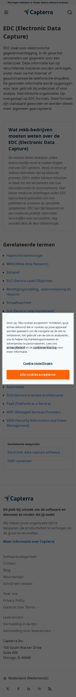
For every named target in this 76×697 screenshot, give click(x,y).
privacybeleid (16, 347)
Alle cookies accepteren (38, 374)
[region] (38, 349)
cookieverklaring (45, 347)
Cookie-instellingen (38, 363)
